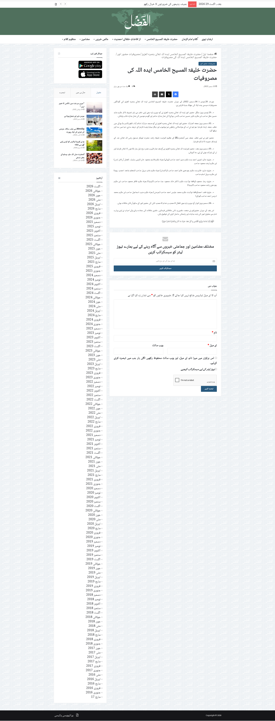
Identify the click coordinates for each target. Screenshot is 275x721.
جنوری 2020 (93, 537)
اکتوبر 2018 (94, 603)
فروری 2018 (93, 639)
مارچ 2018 (94, 635)
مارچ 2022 (94, 421)
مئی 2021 (95, 466)
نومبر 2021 (94, 439)
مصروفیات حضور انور (128, 54)
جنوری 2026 (93, 217)
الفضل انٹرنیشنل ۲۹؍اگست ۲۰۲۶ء (169, 4)
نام (214, 332)
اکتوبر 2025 (94, 231)
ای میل (212, 345)
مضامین (85, 39)
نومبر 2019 (94, 546)
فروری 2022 (93, 426)
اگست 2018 (94, 612)
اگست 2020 (94, 506)
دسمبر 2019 (93, 541)
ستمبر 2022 (93, 395)
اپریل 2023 (94, 364)
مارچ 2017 (94, 661)
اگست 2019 (94, 559)
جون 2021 (94, 461)
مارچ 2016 (94, 683)
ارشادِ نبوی (207, 39)
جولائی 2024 (93, 297)
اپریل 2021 (94, 470)
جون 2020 (94, 515)
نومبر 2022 (94, 386)
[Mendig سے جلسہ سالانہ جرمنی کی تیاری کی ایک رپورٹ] (94, 132)
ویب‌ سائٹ (157, 345)
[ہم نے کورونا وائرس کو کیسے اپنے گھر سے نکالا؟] (94, 145)
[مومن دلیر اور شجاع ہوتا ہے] (94, 120)
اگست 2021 (94, 453)
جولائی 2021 (93, 457)
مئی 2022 (95, 413)
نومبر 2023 (94, 333)
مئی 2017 (95, 652)
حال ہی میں (80, 93)
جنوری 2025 (93, 271)
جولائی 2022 (93, 404)
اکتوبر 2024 (94, 284)
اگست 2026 (94, 186)
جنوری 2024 (93, 324)
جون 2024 (94, 302)
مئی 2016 (95, 674)
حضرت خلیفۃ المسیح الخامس (162, 39)
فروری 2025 (93, 266)
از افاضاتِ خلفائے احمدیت (127, 39)
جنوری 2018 (93, 643)
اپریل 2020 (94, 524)
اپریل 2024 (94, 310)
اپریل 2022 (94, 417)
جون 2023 (94, 355)
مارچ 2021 (94, 475)
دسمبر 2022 (93, 381)
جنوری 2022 (93, 430)
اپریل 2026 (94, 204)
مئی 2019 (95, 572)
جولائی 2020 (93, 510)
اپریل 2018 (94, 630)
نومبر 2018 (94, 599)
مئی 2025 (95, 253)
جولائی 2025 (93, 244)
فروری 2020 (93, 532)
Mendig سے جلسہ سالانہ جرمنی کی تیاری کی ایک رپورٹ (71, 130)
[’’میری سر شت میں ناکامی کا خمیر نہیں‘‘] (94, 107)
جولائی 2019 (93, 563)
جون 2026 (94, 195)
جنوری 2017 (93, 670)
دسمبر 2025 (93, 222)
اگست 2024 (94, 293)
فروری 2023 (93, 373)
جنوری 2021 (93, 484)
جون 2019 (94, 568)
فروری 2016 (93, 688)
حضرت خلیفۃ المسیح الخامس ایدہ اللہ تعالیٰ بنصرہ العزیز (171, 54)
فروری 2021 (93, 479)
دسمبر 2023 (93, 328)
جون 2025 (94, 248)
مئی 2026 (95, 199)
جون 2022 (94, 408)
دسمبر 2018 (93, 595)
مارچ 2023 (94, 368)
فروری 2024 (93, 319)
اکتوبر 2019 (94, 550)
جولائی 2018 (93, 617)
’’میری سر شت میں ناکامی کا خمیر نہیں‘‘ (71, 105)
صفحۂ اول (208, 54)
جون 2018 (94, 621)
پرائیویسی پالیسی (63, 715)
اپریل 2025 (94, 257)
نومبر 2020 (94, 492)
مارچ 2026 (94, 208)
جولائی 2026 (93, 191)
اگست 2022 (94, 399)
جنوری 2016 (93, 692)
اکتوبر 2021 (94, 444)
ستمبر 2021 (93, 448)
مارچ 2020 (94, 528)
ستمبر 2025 (93, 235)
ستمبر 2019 (93, 555)
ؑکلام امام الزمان (190, 39)
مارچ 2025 (94, 262)
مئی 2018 (95, 626)
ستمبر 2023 (93, 342)
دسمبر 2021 (93, 435)
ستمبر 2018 (93, 608)
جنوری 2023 (93, 377)
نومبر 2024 (94, 279)
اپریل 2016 (94, 679)
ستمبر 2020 (93, 501)
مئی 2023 (95, 359)
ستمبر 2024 (93, 288)
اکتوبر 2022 (94, 390)
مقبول (98, 93)
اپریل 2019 (94, 577)
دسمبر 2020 (93, 488)
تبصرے (62, 93)
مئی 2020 (95, 519)
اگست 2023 (94, 346)
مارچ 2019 (94, 581)
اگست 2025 (94, 239)
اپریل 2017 (94, 657)
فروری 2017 (93, 666)
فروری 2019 (93, 586)
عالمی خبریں (101, 39)
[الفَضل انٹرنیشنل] (137, 21)
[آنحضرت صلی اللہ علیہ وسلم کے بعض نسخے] (94, 158)
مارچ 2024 (94, 315)
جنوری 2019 (93, 590)
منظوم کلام (70, 39)
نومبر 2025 (94, 226)
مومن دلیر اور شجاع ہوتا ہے (74, 116)
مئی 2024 (95, 306)
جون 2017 (94, 648)
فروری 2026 (93, 213)
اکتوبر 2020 (94, 497)
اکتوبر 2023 (94, 337)
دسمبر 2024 (93, 275)
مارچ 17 (96, 697)
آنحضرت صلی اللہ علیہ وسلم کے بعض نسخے (72, 156)
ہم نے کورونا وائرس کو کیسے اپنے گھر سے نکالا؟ (72, 143)
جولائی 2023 (93, 350)
